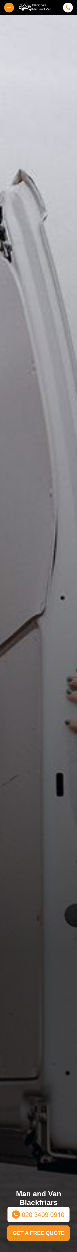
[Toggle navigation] (9, 7)
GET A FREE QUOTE (38, 1233)
